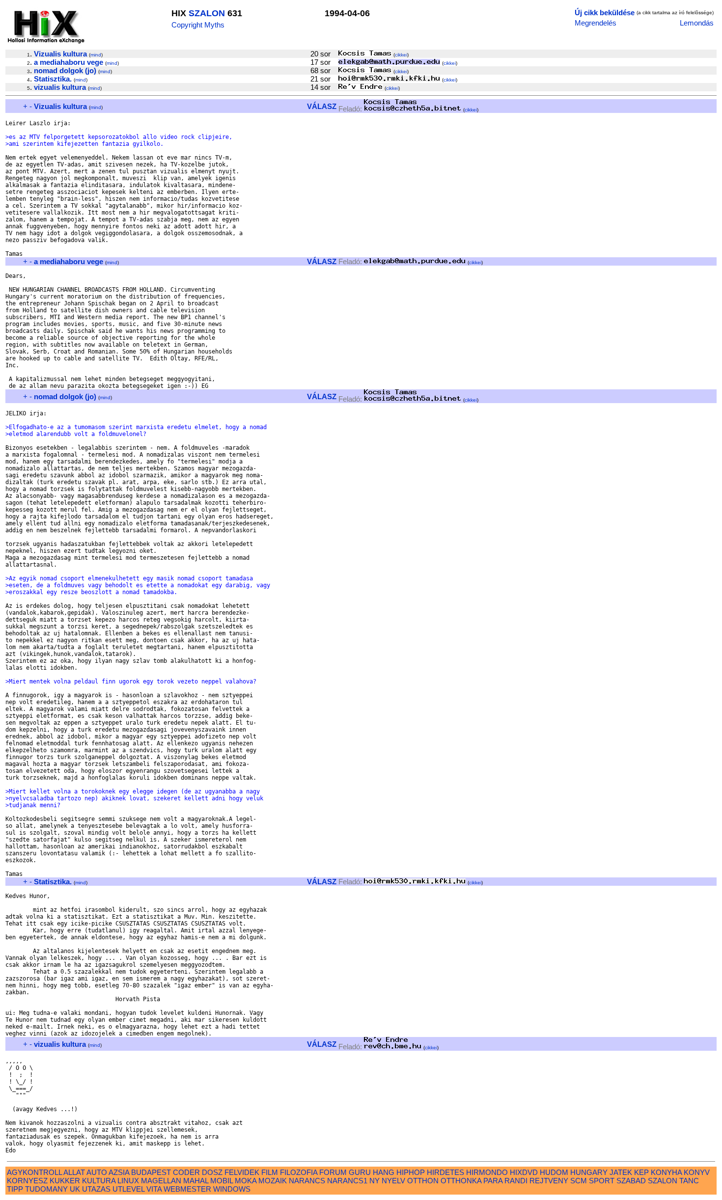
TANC (689, 1180)
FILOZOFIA (298, 1172)
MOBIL (221, 1180)
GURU (360, 1172)
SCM (578, 1180)
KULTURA (98, 1180)
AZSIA (119, 1172)
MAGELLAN (161, 1180)
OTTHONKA (461, 1180)
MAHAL (195, 1180)
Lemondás (697, 23)
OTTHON (423, 1180)
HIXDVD (524, 1172)
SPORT (601, 1180)
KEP (641, 1172)
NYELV (393, 1180)
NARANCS (307, 1180)
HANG (383, 1172)
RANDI (516, 1180)
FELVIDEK (241, 1172)
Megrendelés (595, 23)
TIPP (15, 1189)
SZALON (207, 13)
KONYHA (666, 1172)
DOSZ (212, 1172)
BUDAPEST (151, 1172)
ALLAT (74, 1172)
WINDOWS (231, 1189)
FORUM (333, 1172)
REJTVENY (548, 1180)
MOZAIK (272, 1180)
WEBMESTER (187, 1189)
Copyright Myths (197, 25)
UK (75, 1189)
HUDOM (554, 1172)
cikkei (401, 54)
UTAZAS (96, 1189)
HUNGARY (589, 1172)
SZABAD (631, 1180)
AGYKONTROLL (34, 1172)
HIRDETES (445, 1172)
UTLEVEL (128, 1189)
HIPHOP (410, 1172)
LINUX (128, 1180)
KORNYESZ (27, 1180)
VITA (154, 1189)
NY (374, 1180)
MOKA (245, 1180)
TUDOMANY (46, 1189)
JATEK (621, 1172)
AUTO (96, 1172)
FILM (269, 1172)
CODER (186, 1172)
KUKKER (65, 1180)
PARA (492, 1180)
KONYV (697, 1172)
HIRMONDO (487, 1172)
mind (95, 54)
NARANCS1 (347, 1180)
